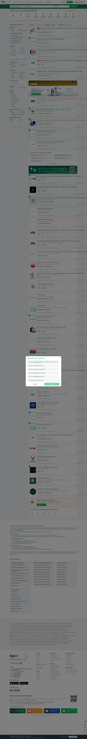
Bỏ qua (35, 384)
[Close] (60, 358)
